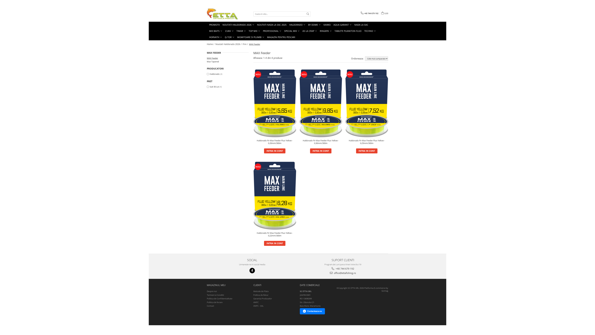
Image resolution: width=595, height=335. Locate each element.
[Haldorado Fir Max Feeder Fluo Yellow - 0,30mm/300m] (320, 103)
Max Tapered (213, 61)
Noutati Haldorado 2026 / (228, 44)
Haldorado (215, 74)
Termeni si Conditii (215, 295)
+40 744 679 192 (344, 268)
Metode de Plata (261, 291)
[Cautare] (308, 14)
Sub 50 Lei (214, 86)
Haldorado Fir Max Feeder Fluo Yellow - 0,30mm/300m (321, 142)
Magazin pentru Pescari (281, 37)
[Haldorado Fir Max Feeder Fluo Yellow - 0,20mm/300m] (274, 103)
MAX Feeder (212, 58)
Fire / (246, 44)
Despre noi (212, 291)
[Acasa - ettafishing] (222, 14)
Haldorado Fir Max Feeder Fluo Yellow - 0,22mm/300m (275, 234)
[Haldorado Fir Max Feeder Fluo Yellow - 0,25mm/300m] (366, 103)
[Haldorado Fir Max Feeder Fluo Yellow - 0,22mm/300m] (274, 195)
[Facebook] (252, 270)
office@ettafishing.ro (344, 273)
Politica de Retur (260, 295)
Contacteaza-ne (314, 311)
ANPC (256, 302)
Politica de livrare (215, 302)
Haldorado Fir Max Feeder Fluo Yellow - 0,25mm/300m (367, 142)
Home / (211, 44)
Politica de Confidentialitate (219, 298)
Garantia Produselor (262, 298)
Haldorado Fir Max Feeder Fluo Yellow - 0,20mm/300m (275, 142)
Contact (210, 305)
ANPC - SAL (258, 305)
